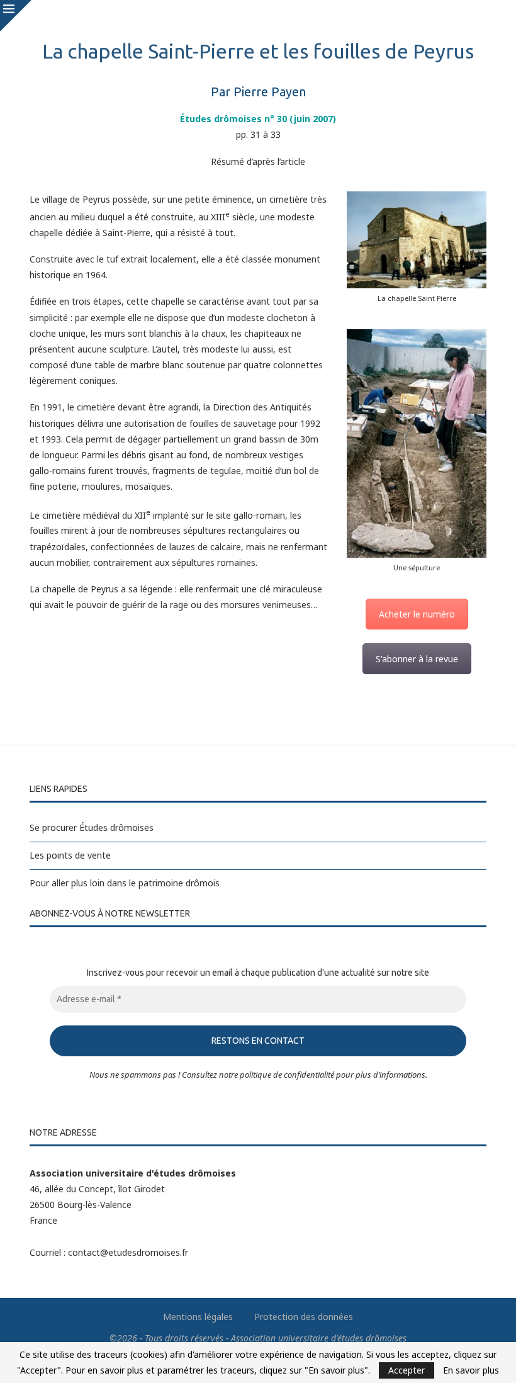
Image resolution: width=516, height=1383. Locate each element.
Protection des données (303, 1317)
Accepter (406, 1370)
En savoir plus (471, 1370)
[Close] (15, 15)
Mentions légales (198, 1317)
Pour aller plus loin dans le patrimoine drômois (125, 883)
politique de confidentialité (287, 1074)
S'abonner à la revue (417, 659)
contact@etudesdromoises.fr (128, 1252)
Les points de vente (70, 855)
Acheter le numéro (417, 614)
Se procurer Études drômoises (92, 827)
